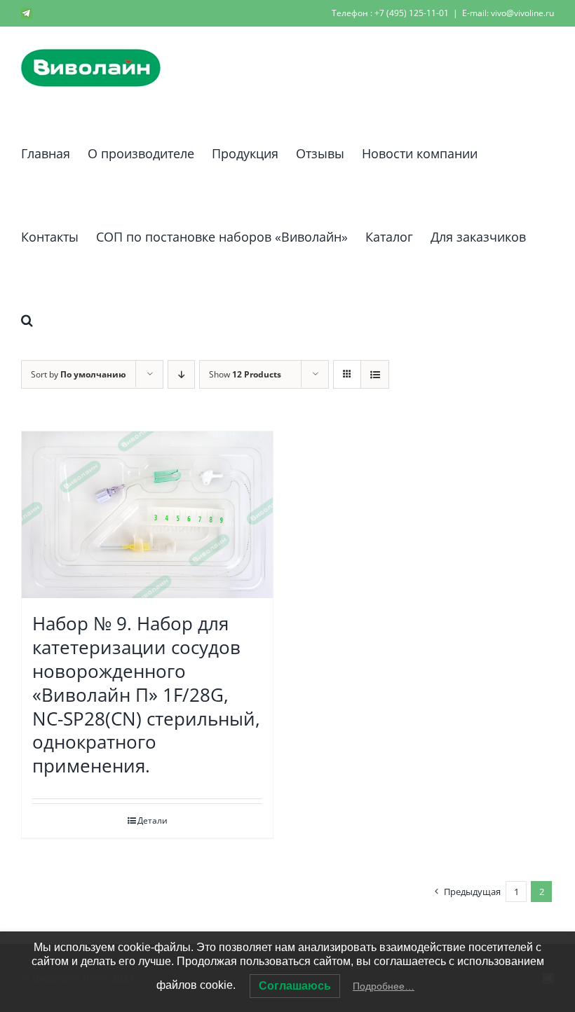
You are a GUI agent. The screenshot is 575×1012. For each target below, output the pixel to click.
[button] (27, 317)
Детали (152, 820)
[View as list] (374, 374)
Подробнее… (383, 986)
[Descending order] (181, 374)
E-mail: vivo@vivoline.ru (508, 13)
